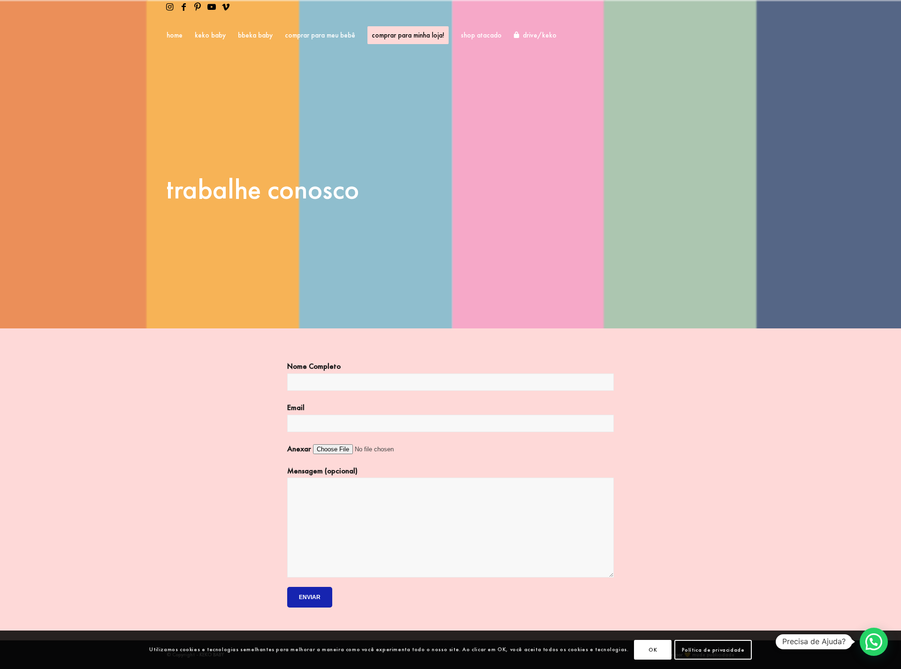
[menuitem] (174, 35)
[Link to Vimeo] (226, 7)
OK (653, 650)
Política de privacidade (713, 650)
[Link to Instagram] (169, 7)
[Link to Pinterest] (198, 7)
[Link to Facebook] (183, 7)
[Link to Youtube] (212, 7)
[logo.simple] (711, 35)
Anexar (300, 449)
